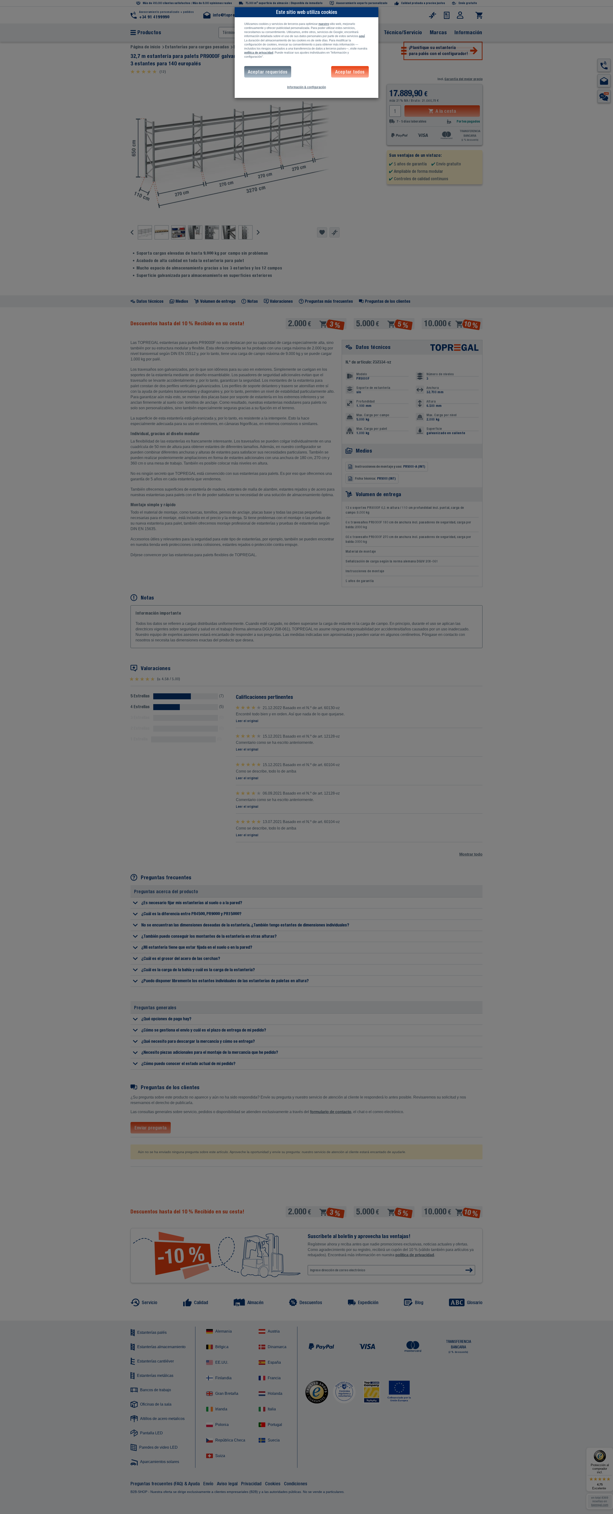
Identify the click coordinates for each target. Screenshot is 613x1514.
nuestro (323, 24)
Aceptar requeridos (268, 71)
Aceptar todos (350, 71)
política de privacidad (258, 52)
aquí (362, 36)
